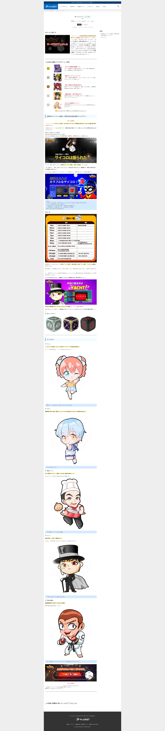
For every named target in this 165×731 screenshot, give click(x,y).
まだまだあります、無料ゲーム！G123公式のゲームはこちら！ (72, 110)
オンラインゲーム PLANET (51, 6)
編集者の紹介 (78, 724)
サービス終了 (84, 24)
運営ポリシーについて (71, 724)
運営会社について (85, 724)
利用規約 (90, 724)
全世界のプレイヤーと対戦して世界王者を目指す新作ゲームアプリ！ (110, 34)
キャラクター (104, 37)
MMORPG (72, 6)
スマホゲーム (90, 6)
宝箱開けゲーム (80, 6)
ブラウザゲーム (63, 6)
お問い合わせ (95, 724)
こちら (55, 688)
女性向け (98, 6)
